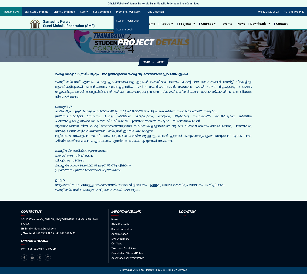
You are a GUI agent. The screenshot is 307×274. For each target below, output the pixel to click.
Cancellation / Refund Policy (127, 253)
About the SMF (11, 11)
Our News (116, 243)
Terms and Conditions (123, 248)
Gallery (84, 11)
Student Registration (127, 20)
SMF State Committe (36, 11)
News (241, 24)
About (165, 24)
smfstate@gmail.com (43, 228)
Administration (119, 234)
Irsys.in (182, 270)
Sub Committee (102, 11)
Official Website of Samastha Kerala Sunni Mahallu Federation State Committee (153, 3)
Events (227, 24)
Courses (207, 24)
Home (150, 24)
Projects (185, 24)
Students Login (124, 29)
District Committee (64, 11)
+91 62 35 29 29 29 (268, 11)
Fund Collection (155, 11)
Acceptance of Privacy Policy (127, 258)
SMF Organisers (120, 238)
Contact (282, 24)
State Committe (120, 224)
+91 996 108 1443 (294, 11)
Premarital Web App (127, 11)
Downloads (258, 24)
